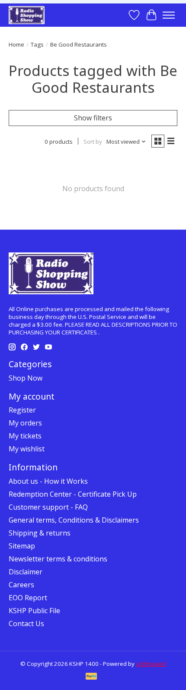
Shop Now (25, 378)
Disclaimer (25, 572)
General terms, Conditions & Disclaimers (74, 520)
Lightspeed (151, 664)
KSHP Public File (34, 610)
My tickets (25, 436)
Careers (21, 584)
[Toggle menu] (168, 15)
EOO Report (28, 597)
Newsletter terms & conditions (58, 559)
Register (22, 410)
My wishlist (27, 449)
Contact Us (26, 623)
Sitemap (22, 546)
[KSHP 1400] (27, 15)
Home (16, 44)
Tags (37, 44)
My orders (25, 423)
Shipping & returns (40, 533)
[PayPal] (91, 677)
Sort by (92, 141)
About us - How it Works (48, 481)
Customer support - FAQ (48, 507)
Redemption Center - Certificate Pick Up (73, 494)
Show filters (93, 118)
